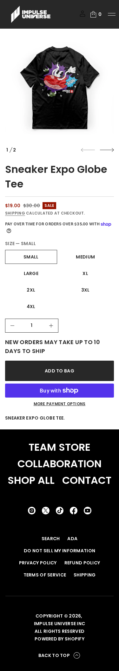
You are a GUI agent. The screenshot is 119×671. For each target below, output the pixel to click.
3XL (85, 290)
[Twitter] (46, 511)
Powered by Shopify (59, 639)
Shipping (15, 213)
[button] (95, 14)
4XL (31, 306)
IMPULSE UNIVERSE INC (59, 623)
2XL (31, 290)
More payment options (60, 403)
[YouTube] (88, 511)
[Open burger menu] (112, 14)
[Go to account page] (82, 15)
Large (31, 273)
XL (85, 273)
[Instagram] (32, 511)
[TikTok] (60, 511)
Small (30, 257)
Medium (85, 257)
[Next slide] (107, 150)
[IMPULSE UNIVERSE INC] (30, 14)
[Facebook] (74, 511)
